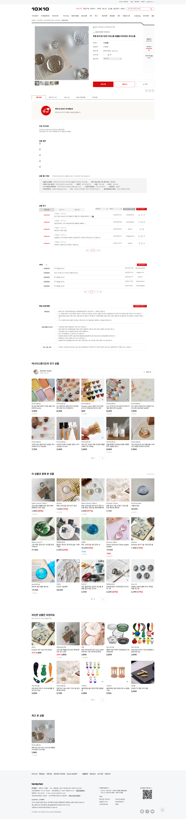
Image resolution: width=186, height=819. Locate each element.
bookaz (134, 542)
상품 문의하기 (142, 264)
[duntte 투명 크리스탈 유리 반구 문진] (68, 495)
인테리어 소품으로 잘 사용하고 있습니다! (66, 245)
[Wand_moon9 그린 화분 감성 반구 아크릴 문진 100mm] (43, 534)
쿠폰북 (117, 804)
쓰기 (149, 57)
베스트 (104, 9)
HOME (33, 20)
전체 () (46, 209)
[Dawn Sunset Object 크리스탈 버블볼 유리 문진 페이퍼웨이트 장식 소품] (43, 496)
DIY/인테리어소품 (49, 20)
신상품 (110, 9)
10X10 (40, 9)
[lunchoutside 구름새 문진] (142, 495)
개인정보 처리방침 (59, 774)
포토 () (61, 209)
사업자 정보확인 (80, 790)
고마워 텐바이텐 (103, 804)
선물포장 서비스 (103, 802)
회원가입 (126, 1)
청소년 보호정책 (72, 774)
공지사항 (100, 774)
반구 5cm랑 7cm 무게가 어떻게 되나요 (66, 273)
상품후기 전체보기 (129, 209)
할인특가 (116, 9)
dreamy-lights (111, 542)
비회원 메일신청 (119, 802)
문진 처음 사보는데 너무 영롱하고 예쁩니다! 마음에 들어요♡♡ (73, 216)
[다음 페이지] (96, 250)
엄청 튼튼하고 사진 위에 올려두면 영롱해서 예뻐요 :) (69, 223)
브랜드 (123, 9)
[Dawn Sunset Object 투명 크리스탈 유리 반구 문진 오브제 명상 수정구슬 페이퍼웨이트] (93, 496)
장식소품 (57, 20)
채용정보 (42, 774)
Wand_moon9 (37, 542)
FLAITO (84, 584)
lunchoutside (136, 503)
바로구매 (103, 84)
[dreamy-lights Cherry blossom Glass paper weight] (117, 537)
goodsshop (36, 584)
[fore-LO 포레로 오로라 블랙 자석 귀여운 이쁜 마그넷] (142, 576)
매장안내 (107, 774)
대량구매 (86, 9)
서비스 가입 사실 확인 (74, 796)
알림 (132, 1)
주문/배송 (136, 1)
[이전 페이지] (90, 250)
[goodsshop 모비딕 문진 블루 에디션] (43, 576)
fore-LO (134, 584)
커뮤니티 (79, 9)
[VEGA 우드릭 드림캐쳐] (68, 575)
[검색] (151, 9)
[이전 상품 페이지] (83, 458)
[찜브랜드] (94, 32)
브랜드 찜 (147, 372)
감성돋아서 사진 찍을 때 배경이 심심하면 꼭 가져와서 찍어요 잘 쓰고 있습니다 (77, 237)
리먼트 (83, 542)
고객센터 (143, 1)
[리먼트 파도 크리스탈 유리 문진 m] (93, 536)
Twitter (146, 90)
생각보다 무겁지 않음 (60, 230)
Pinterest (152, 90)
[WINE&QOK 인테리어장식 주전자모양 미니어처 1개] (117, 576)
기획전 (99, 9)
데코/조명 (39, 20)
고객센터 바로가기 (103, 788)
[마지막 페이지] (99, 250)
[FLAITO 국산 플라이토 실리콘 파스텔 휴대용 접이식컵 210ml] (93, 576)
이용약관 (49, 774)
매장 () (77, 209)
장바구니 (150, 2)
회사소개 (34, 774)
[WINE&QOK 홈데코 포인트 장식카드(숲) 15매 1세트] (68, 534)
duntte (59, 503)
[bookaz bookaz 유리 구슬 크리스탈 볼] (142, 533)
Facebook (149, 90)
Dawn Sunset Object (39, 503)
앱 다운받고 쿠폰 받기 (145, 788)
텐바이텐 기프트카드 (104, 799)
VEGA (59, 584)
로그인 (120, 1)
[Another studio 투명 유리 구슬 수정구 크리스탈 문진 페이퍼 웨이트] (117, 495)
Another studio (112, 503)
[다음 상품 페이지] (103, 458)
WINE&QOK (61, 542)
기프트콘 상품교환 (120, 799)
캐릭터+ (93, 9)
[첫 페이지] (87, 250)
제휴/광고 (93, 774)
